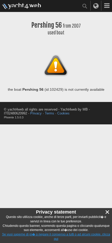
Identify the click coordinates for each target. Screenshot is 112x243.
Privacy (36, 113)
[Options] (107, 5)
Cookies (63, 113)
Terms (49, 113)
